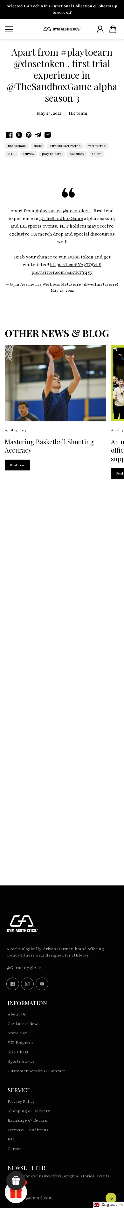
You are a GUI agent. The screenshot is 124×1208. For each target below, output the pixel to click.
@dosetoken (76, 211)
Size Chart (18, 1052)
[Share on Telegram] (38, 135)
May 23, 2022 (62, 290)
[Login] (100, 29)
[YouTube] (42, 984)
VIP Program (20, 1042)
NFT (11, 153)
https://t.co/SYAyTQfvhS (75, 265)
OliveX (28, 153)
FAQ (12, 1139)
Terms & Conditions (28, 1129)
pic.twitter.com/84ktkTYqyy (62, 272)
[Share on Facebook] (9, 135)
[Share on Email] (47, 135)
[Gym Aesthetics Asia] (62, 29)
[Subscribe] (111, 1198)
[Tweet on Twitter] (19, 135)
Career (14, 1148)
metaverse (97, 145)
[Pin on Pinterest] (28, 135)
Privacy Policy (21, 1101)
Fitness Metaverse (65, 145)
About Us (17, 1014)
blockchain (17, 145)
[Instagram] (27, 984)
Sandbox (77, 153)
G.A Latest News (23, 1023)
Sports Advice (21, 1061)
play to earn (52, 153)
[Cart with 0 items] (113, 29)
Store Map (18, 1033)
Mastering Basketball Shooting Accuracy (49, 446)
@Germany (17, 967)
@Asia (36, 967)
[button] (113, 29)
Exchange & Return (28, 1120)
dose (38, 145)
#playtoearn (48, 211)
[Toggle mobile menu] (22, 29)
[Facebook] (12, 984)
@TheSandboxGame (61, 218)
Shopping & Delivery (29, 1111)
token (96, 153)
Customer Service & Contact (36, 1070)
